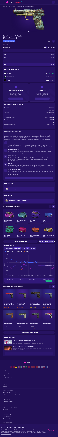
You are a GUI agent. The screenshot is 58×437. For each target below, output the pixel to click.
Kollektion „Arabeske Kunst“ (10, 392)
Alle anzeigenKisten (21, 241)
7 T (24, 248)
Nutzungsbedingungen (9, 379)
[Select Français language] (19, 367)
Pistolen (13, 6)
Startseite (5, 6)
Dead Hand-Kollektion (8, 397)
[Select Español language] (13, 367)
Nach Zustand (9, 248)
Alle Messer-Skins (7, 418)
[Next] (53, 206)
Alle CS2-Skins (6, 409)
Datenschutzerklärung (8, 377)
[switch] (45, 47)
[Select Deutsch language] (16, 367)
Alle (34, 248)
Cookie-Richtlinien (7, 382)
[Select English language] (11, 367)
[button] (9, 299)
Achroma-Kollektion (8, 401)
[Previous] (50, 206)
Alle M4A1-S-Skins (7, 414)
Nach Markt (17, 248)
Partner (5, 384)
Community (6, 373)
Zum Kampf (16, 98)
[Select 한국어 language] (41, 367)
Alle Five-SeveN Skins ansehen (29, 332)
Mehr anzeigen (29, 353)
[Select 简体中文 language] (34, 367)
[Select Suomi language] (47, 367)
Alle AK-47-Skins (7, 412)
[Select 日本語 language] (39, 367)
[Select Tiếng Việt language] (31, 367)
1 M (27, 248)
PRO (4, 375)
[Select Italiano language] (21, 367)
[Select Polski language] (24, 367)
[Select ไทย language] (44, 367)
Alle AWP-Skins (7, 416)
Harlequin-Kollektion (8, 403)
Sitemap (5, 386)
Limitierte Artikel (7, 399)
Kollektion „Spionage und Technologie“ (12, 394)
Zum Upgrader (42, 98)
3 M (31, 248)
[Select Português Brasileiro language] (26, 367)
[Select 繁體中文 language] (36, 367)
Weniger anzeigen (29, 178)
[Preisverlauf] (18, 69)
